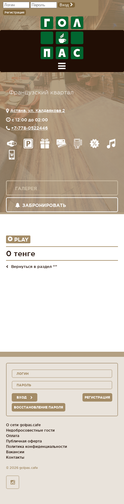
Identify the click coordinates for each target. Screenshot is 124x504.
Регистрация (14, 12)
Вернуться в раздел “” (34, 266)
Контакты (15, 457)
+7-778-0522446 (29, 128)
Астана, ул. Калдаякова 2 (37, 110)
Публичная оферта (24, 441)
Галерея (26, 188)
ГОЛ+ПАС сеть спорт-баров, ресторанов (62, 38)
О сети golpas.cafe (23, 425)
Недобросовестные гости (30, 430)
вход (22, 397)
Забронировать (44, 205)
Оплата (12, 436)
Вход (65, 5)
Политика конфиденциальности (36, 446)
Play (21, 239)
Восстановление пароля (38, 407)
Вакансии (15, 452)
